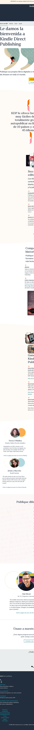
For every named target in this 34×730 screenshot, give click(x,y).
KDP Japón (5, 720)
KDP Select (2, 684)
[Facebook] (0, 679)
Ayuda (20, 23)
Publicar (11, 23)
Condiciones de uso (5, 714)
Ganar (15, 23)
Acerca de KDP (4, 23)
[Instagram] (1, 682)
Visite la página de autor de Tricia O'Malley (15, 455)
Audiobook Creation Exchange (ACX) (9, 700)
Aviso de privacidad (5, 712)
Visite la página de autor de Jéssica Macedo (14, 487)
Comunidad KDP (4, 691)
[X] (1, 681)
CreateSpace (3, 696)
